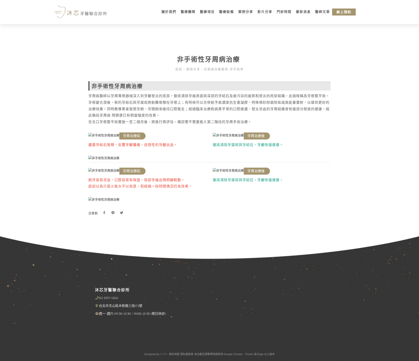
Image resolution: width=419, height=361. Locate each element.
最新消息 (303, 12)
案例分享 (245, 12)
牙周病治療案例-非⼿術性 (223, 69)
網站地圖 (174, 354)
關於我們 (168, 12)
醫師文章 (322, 12)
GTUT (164, 354)
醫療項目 (207, 12)
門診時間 (284, 12)
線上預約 (344, 12)
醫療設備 (226, 12)
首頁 (179, 69)
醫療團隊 (188, 12)
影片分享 (265, 12)
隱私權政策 (186, 354)
